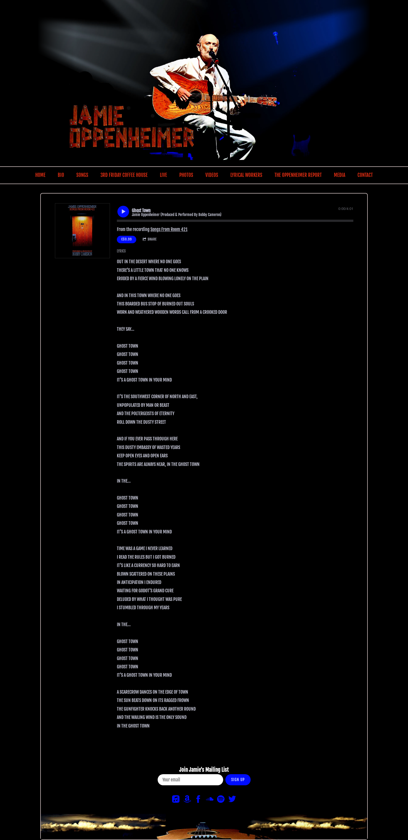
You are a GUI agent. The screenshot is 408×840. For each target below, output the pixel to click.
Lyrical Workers (246, 175)
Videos (211, 175)
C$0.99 (126, 239)
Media (339, 175)
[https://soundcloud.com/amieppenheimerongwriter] (209, 799)
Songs (82, 175)
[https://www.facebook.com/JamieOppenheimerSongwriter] (198, 799)
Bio (61, 175)
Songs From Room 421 (168, 229)
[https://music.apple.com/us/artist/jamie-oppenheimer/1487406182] (176, 799)
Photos (186, 175)
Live (163, 175)
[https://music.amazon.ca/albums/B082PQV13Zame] (187, 799)
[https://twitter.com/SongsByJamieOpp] (232, 799)
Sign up (238, 779)
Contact (365, 175)
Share (152, 239)
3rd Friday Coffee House (124, 175)
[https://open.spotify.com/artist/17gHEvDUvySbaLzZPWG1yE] (221, 799)
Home (40, 175)
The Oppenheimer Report (298, 175)
